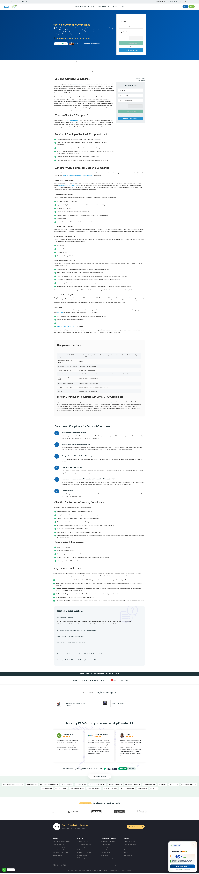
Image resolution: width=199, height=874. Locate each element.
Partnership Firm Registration (115, 784)
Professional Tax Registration (93, 788)
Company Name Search (129, 841)
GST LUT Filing (153, 788)
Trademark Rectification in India (108, 849)
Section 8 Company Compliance (72, 61)
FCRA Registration (111, 402)
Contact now (26, 1)
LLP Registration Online (81, 784)
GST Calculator (127, 849)
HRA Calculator (127, 852)
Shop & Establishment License (77, 788)
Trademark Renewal (142, 788)
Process (85, 72)
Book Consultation (131, 50)
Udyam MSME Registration (149, 784)
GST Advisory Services (82, 855)
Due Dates (76, 72)
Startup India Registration (59, 855)
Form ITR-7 (107, 300)
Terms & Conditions (90, 870)
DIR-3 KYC (60, 312)
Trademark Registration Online (127, 788)
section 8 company (77, 84)
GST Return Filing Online (61, 788)
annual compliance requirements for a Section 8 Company (78, 175)
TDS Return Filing (81, 858)
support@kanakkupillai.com (188, 1)
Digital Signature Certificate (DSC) (66, 326)
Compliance (98, 6)
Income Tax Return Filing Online (188, 784)
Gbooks (192, 6)
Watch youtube (121, 680)
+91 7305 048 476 (161, 1)
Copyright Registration (106, 855)
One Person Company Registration (97, 784)
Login (186, 6)
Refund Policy (133, 865)
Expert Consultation (137, 826)
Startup (77, 6)
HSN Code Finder (128, 855)
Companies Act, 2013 (72, 120)
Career (126, 865)
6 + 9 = (123, 37)
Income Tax (111, 6)
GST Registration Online (66, 784)
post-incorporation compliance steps (68, 185)
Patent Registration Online (106, 852)
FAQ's (105, 72)
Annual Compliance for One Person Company (13, 784)
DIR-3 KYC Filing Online (32, 784)
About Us (121, 865)
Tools (122, 6)
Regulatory (117, 6)
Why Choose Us (95, 72)
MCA (92, 6)
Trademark (104, 6)
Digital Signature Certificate (110, 788)
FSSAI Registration (174, 784)
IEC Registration (162, 784)
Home (54, 61)
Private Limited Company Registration (49, 784)
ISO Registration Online (47, 788)
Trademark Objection (105, 847)
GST (89, 6)
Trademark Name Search (130, 844)
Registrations (83, 6)
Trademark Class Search (129, 847)
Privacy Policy (100, 870)
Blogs (115, 865)
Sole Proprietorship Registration (132, 784)
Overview (56, 72)
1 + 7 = (119, 106)
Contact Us (141, 865)
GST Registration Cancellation (84, 852)
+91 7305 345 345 (173, 1)
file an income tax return (124, 298)
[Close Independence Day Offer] (194, 844)
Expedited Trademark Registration (108, 858)
